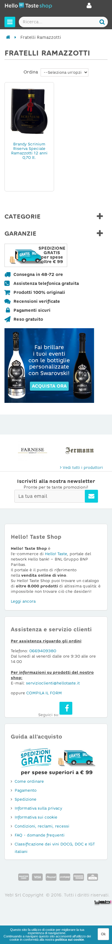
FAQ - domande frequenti (40, 835)
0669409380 (42, 651)
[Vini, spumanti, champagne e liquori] (8, 37)
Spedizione (25, 799)
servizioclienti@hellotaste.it (53, 683)
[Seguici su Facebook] (65, 708)
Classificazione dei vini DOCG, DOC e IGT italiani (55, 848)
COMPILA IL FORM (44, 693)
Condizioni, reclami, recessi (42, 826)
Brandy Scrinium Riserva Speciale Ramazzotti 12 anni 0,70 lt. (29, 151)
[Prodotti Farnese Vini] (32, 450)
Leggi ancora (23, 601)
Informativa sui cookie (36, 817)
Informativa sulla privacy (38, 808)
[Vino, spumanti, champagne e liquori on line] (28, 6)
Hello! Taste (56, 554)
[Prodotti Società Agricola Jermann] (79, 450)
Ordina (31, 72)
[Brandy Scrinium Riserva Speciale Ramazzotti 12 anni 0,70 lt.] (29, 110)
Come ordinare (29, 781)
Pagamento (25, 790)
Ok (103, 934)
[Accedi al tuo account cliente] (89, 7)
